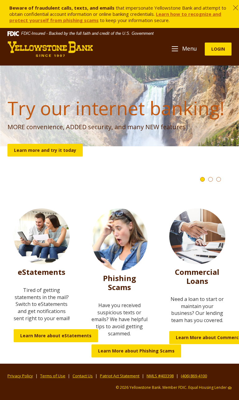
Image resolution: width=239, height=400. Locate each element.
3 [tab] (218, 179)
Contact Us (83, 376)
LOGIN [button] (218, 49)
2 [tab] (210, 179)
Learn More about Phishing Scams (136, 351)
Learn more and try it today (45, 150)
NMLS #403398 (160, 376)
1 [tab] (202, 179)
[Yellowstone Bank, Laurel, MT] (50, 49)
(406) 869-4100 (194, 376)
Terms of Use (52, 376)
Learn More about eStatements (55, 336)
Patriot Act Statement (119, 376)
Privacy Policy (20, 376)
